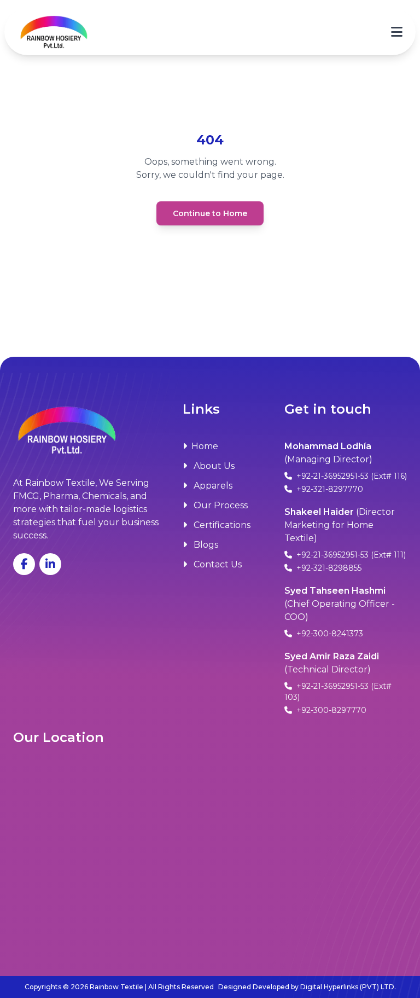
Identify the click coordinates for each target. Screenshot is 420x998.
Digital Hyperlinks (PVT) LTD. (348, 987)
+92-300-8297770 (330, 710)
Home (204, 446)
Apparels (211, 485)
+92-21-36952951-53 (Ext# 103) (338, 691)
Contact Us (216, 564)
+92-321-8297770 (328, 489)
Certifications (220, 525)
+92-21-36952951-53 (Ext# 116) (350, 476)
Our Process (219, 505)
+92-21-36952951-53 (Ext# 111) (350, 555)
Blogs (204, 544)
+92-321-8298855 (327, 568)
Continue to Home (210, 213)
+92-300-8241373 (328, 634)
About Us (213, 466)
